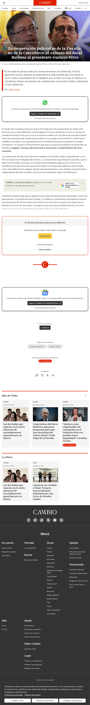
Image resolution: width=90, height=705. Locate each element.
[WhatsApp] (61, 520)
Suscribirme (45, 236)
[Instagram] (35, 520)
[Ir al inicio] (45, 2)
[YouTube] (55, 520)
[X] (48, 520)
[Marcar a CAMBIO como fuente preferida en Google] (69, 185)
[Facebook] (28, 520)
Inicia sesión (45, 249)
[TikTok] (42, 520)
